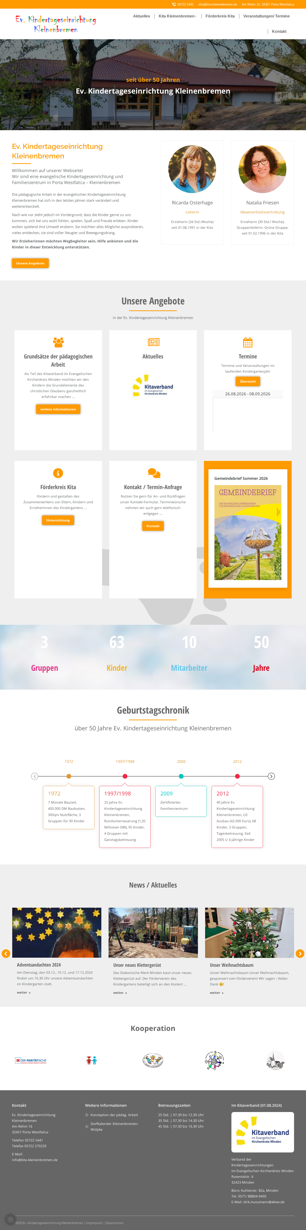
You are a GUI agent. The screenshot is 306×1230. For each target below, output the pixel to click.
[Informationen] (58, 496)
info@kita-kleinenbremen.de (35, 1159)
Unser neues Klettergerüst (137, 965)
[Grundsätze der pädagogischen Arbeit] (58, 375)
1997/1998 (117, 793)
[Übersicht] (248, 361)
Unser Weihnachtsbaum (232, 965)
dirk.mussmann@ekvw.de (263, 1202)
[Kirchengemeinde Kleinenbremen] (275, 1060)
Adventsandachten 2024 (39, 965)
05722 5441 (186, 4)
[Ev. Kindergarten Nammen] (214, 1060)
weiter (22, 992)
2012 (223, 793)
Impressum (94, 1223)
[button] (34, 776)
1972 (54, 793)
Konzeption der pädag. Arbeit (114, 1115)
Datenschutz (115, 1223)
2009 (166, 793)
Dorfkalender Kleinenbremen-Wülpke (115, 1126)
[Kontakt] (153, 499)
